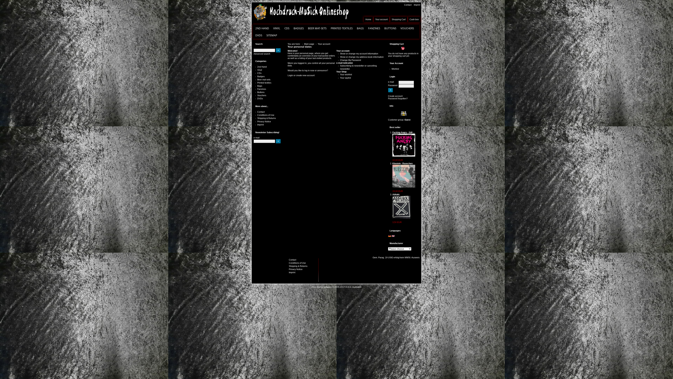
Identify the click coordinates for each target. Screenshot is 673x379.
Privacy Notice (264, 121)
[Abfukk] (401, 207)
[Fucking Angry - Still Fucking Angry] (403, 145)
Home (368, 19)
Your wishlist (346, 74)
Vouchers (407, 28)
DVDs (258, 35)
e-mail (391, 82)
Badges (299, 28)
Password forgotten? (398, 98)
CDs (286, 28)
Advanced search (262, 54)
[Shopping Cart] (396, 48)
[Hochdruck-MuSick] (301, 12)
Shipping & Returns (266, 118)
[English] (393, 236)
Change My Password (350, 60)
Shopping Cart (399, 19)
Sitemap (271, 35)
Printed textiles (342, 28)
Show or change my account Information (359, 53)
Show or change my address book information (362, 57)
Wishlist (395, 69)
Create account (395, 96)
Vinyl (276, 28)
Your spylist (345, 78)
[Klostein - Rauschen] (403, 176)
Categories (260, 61)
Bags (360, 28)
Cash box (414, 19)
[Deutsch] (389, 236)
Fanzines (374, 28)
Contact (408, 5)
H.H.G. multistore (353, 287)
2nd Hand (262, 28)
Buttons (390, 28)
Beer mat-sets (317, 28)
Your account (381, 19)
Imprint (417, 5)
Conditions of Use (265, 115)
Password (392, 85)
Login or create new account (301, 75)
